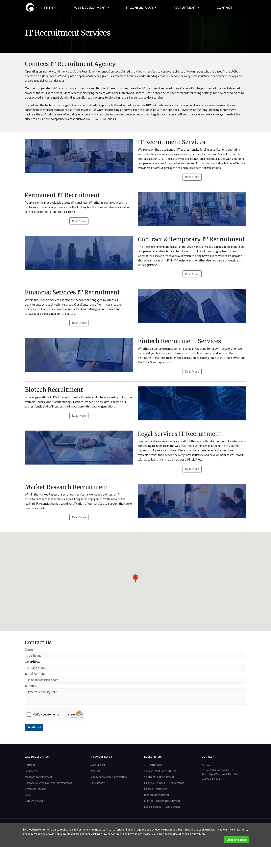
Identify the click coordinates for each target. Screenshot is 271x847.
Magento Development (38, 776)
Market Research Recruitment (162, 800)
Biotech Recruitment (156, 794)
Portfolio (30, 764)
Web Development (38, 756)
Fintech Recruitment (156, 788)
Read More (192, 177)
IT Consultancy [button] (140, 7)
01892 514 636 (211, 778)
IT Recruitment (153, 764)
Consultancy (97, 782)
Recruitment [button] (185, 7)
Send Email (34, 727)
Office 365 (96, 770)
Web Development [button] (90, 7)
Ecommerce (32, 770)
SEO (27, 794)
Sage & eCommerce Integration (108, 776)
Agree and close (236, 839)
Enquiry (30, 686)
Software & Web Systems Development (48, 782)
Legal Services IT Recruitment (162, 806)
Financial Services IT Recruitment (164, 782)
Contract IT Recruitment (159, 776)
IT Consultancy (101, 756)
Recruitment (153, 756)
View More (199, 833)
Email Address (35, 674)
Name (29, 649)
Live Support (97, 764)
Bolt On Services (35, 800)
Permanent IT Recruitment (160, 770)
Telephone (32, 661)
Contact (224, 7)
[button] (135, 578)
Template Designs (35, 788)
